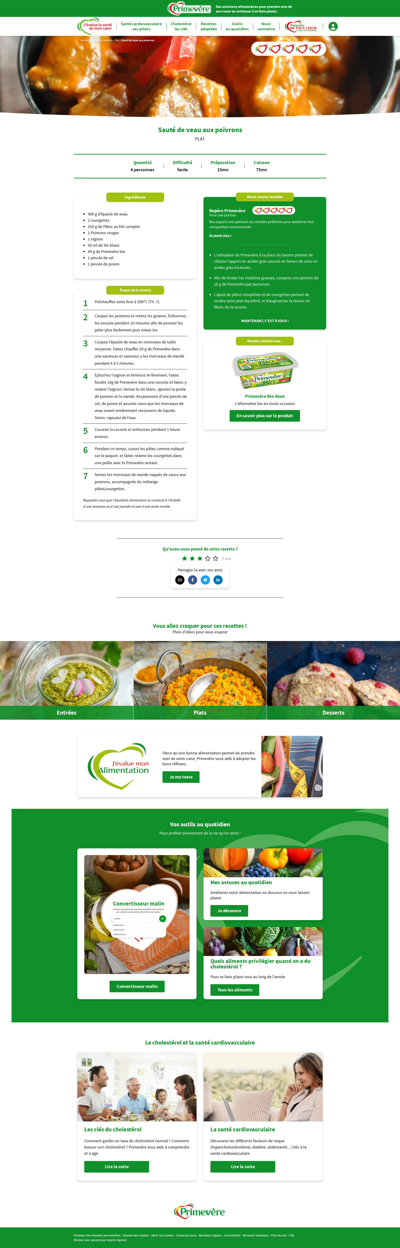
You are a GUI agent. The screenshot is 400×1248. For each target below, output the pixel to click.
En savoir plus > (220, 235)
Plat (117, 40)
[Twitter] (206, 580)
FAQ (291, 1235)
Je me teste (181, 777)
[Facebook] (194, 580)
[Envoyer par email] (181, 580)
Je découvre (229, 911)
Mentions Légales (210, 1235)
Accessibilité (232, 1235)
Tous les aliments (234, 990)
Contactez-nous (186, 1235)
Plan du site (279, 1235)
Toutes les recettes (101, 40)
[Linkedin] (219, 580)
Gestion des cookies (136, 1235)
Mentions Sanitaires (256, 1235)
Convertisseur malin (137, 986)
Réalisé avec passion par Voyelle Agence (100, 1240)
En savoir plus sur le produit (265, 416)
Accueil (85, 40)
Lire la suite (117, 1167)
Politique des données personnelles (97, 1235)
